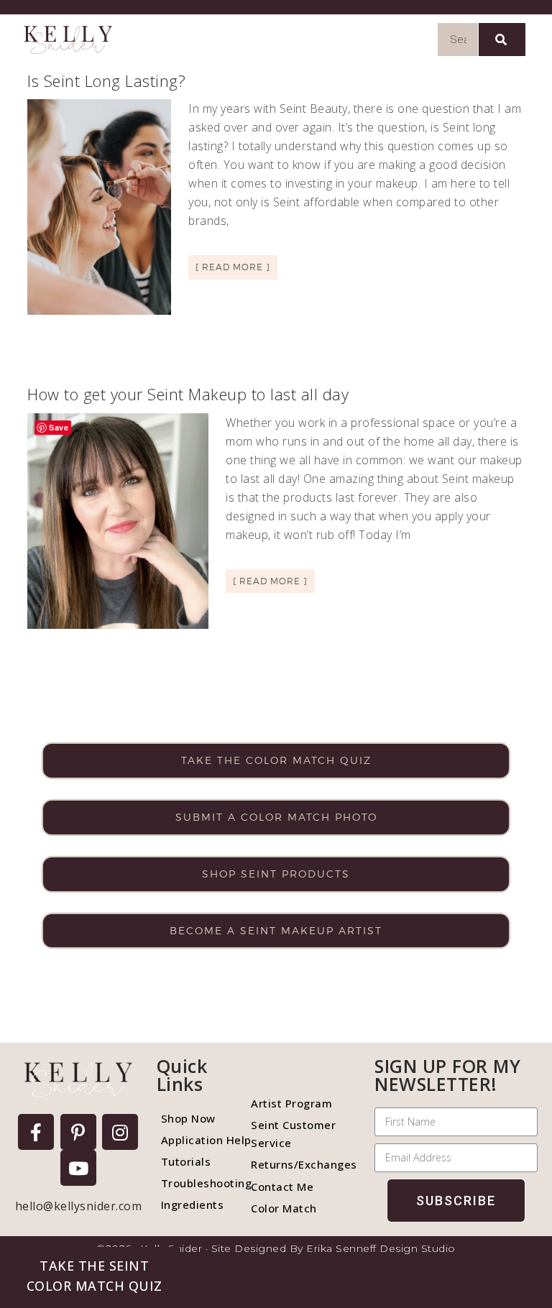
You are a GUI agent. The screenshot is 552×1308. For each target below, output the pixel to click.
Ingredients (192, 1204)
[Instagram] (120, 1132)
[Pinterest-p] (78, 1132)
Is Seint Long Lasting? (106, 80)
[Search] (502, 39)
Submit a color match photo (276, 817)
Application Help (199, 1140)
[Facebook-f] (36, 1132)
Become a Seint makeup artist (276, 930)
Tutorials (186, 1161)
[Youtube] (78, 1168)
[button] (94, 1275)
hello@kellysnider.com (78, 1206)
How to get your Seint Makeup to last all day (188, 394)
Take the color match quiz (276, 760)
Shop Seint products (276, 873)
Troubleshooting (199, 1183)
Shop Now (188, 1118)
